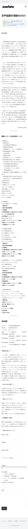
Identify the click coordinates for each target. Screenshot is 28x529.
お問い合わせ (6, 1)
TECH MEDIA (23, 521)
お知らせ (4, 521)
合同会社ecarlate (16, 525)
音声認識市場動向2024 (16, 21)
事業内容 (10, 521)
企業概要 (16, 521)
